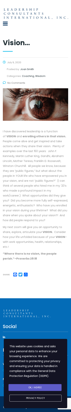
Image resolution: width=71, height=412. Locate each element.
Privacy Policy (35, 398)
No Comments (16, 83)
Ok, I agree (35, 387)
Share (6, 274)
